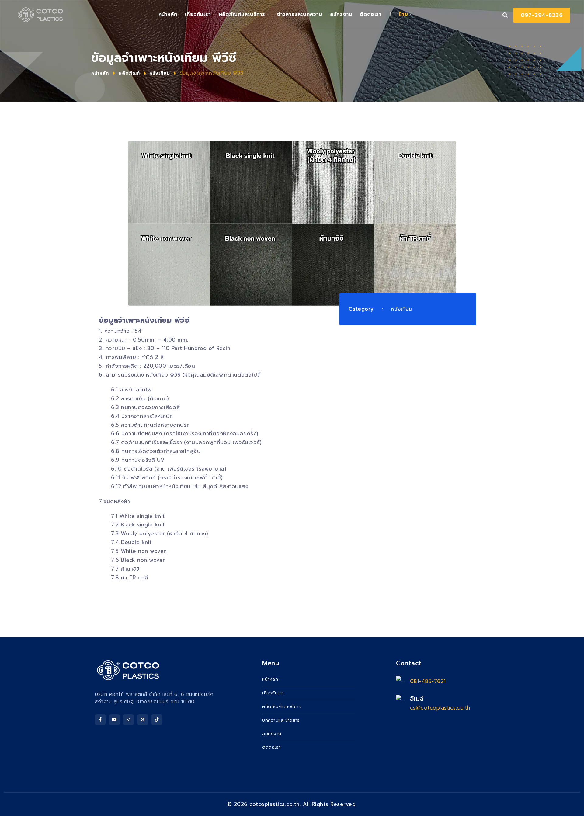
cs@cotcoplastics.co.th (440, 708)
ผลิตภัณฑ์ (129, 73)
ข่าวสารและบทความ (299, 14)
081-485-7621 (428, 681)
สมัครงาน (341, 14)
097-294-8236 (542, 15)
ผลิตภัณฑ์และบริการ (242, 14)
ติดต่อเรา (370, 14)
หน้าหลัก (100, 73)
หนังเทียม (159, 73)
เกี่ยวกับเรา (197, 14)
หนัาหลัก (167, 14)
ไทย (403, 14)
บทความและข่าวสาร (281, 720)
